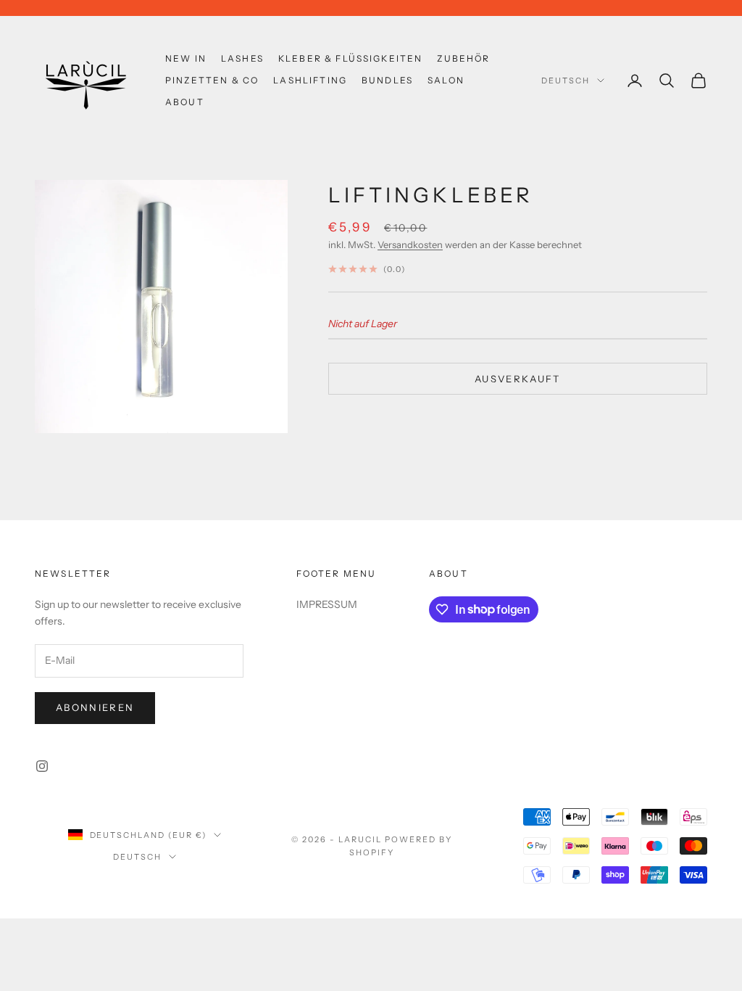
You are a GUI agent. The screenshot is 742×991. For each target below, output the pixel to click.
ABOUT (184, 101)
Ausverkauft (518, 379)
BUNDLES (387, 80)
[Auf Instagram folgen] (42, 766)
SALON (446, 80)
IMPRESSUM (326, 604)
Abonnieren (95, 707)
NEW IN (186, 58)
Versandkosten (410, 244)
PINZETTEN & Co (212, 80)
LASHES (242, 58)
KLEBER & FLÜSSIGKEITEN (350, 58)
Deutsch (565, 80)
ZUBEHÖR (463, 58)
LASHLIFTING (310, 80)
